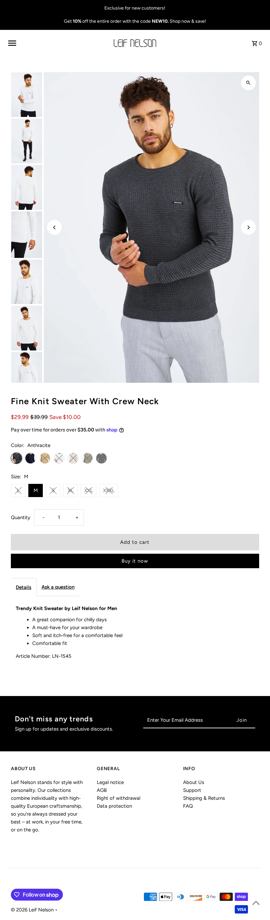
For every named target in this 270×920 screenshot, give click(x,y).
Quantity (20, 517)
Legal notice (110, 782)
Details (23, 587)
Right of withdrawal (118, 798)
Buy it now (135, 561)
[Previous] (54, 227)
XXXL (109, 490)
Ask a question (57, 587)
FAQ (188, 806)
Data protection (114, 806)
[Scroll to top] (256, 902)
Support (192, 790)
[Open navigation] (58, 43)
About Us (193, 782)
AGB (102, 790)
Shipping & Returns (204, 798)
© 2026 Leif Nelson (33, 910)
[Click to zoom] (248, 82)
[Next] (248, 227)
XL (70, 490)
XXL (88, 490)
